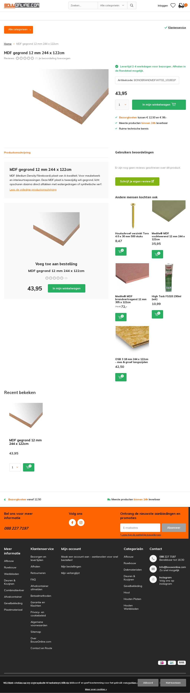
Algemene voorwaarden (39, 623)
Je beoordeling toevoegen (54, 58)
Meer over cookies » (96, 689)
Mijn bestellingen (71, 566)
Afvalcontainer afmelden (39, 587)
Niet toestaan (173, 682)
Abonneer (174, 527)
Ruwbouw (10, 567)
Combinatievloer (14, 590)
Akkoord (148, 682)
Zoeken (131, 5)
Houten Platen (132, 599)
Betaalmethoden (41, 595)
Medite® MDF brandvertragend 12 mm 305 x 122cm (130, 299)
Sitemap (36, 631)
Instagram (80, 522)
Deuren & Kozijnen (9, 582)
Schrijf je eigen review (135, 181)
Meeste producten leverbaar (136, 499)
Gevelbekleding (13, 603)
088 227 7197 (167, 556)
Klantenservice (177, 27)
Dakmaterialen (133, 569)
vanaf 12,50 (24, 499)
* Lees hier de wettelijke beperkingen (140, 534)
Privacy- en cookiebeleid (38, 613)
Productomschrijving (17, 152)
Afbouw (9, 561)
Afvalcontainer (13, 596)
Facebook (72, 522)
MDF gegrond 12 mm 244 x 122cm (25, 442)
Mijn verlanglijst (70, 573)
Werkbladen (11, 574)
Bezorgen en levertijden (38, 558)
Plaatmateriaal (13, 609)
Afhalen (35, 566)
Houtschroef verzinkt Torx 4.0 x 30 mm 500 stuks (132, 235)
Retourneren (38, 573)
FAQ (33, 579)
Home (8, 43)
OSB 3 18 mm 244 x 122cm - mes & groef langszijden (131, 360)
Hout (127, 592)
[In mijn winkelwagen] (28, 467)
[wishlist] (173, 5)
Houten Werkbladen (131, 607)
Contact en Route (41, 648)
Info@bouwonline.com (172, 567)
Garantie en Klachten (38, 604)
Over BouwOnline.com (41, 640)
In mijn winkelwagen (67, 288)
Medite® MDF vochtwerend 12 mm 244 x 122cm (168, 236)
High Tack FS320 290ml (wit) (166, 298)
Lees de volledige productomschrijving (33, 189)
